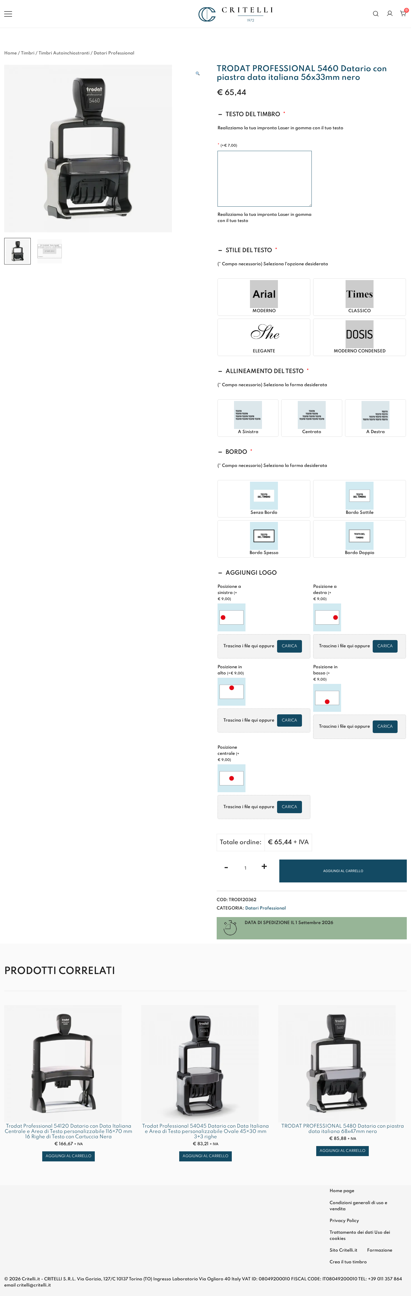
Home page (342, 1191)
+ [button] (264, 867)
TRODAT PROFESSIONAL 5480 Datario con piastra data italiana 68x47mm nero (342, 1129)
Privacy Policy (344, 1221)
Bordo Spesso (264, 553)
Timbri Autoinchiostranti (64, 53)
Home (10, 53)
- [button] (226, 867)
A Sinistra (248, 432)
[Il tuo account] (389, 14)
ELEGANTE (264, 351)
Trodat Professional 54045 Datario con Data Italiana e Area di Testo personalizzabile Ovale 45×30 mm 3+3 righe (205, 1131)
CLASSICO (359, 311)
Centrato (311, 432)
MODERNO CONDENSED (360, 351)
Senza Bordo (264, 512)
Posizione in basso (325, 673)
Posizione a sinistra (229, 592)
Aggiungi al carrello (343, 871)
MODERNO (264, 311)
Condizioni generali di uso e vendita (358, 1206)
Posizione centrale (228, 753)
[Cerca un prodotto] (375, 13)
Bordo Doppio (359, 553)
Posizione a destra (325, 592)
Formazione (379, 1250)
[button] (197, 74)
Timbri (27, 53)
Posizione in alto (231, 670)
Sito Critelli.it (343, 1250)
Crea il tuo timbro (348, 1262)
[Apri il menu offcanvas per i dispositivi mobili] (8, 14)
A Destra (375, 432)
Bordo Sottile (360, 512)
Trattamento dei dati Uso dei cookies (360, 1235)
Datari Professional (114, 53)
